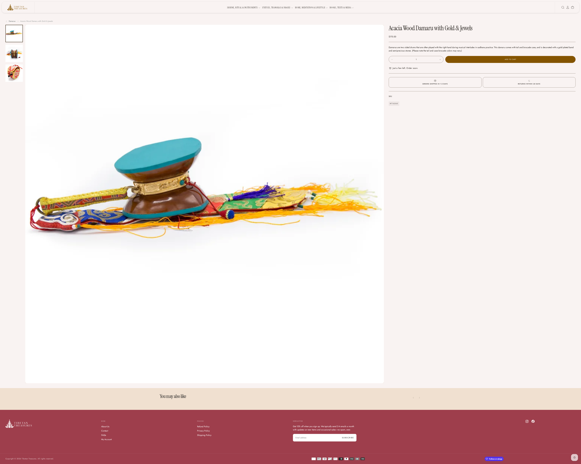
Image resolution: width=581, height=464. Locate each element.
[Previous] (413, 398)
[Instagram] (527, 421)
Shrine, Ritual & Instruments (242, 7)
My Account (106, 439)
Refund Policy (203, 426)
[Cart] (572, 7)
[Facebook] (533, 421)
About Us (105, 426)
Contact (104, 430)
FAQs (103, 435)
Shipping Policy (204, 435)
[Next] (419, 398)
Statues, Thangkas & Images (276, 7)
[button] (563, 7)
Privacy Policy (203, 430)
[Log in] (568, 7)
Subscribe (348, 437)
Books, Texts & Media (340, 7)
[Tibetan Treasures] (18, 424)
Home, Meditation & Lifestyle (310, 7)
